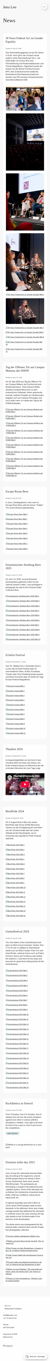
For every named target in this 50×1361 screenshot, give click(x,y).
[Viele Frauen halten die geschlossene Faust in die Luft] (25, 1256)
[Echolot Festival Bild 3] (25, 695)
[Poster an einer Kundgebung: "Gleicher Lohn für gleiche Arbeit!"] (25, 1279)
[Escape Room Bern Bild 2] (25, 518)
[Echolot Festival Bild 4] (25, 699)
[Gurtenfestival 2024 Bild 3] (25, 980)
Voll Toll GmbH (8, 1327)
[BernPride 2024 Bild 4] (25, 859)
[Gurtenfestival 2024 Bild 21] (25, 1068)
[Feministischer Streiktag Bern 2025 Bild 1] (25, 595)
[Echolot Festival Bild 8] (25, 718)
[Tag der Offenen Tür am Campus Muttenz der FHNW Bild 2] (25, 417)
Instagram (9, 1346)
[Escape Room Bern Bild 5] (25, 533)
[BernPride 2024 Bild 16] (25, 915)
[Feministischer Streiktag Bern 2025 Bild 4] (25, 610)
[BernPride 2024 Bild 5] (25, 863)
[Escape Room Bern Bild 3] (25, 523)
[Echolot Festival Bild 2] (25, 690)
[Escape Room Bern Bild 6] (25, 538)
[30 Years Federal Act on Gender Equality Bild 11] (25, 350)
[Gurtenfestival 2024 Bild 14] (25, 1034)
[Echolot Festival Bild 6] (25, 709)
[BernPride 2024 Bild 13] (25, 901)
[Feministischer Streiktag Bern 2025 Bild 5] (25, 615)
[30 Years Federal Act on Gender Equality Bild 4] (25, 261)
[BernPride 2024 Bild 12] (25, 896)
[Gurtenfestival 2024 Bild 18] (25, 1053)
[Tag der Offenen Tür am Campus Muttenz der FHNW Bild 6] (25, 445)
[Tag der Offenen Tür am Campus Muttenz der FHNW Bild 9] (25, 466)
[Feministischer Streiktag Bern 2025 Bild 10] (25, 639)
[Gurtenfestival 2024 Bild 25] (25, 1087)
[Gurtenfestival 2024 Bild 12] (25, 1024)
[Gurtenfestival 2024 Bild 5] (25, 990)
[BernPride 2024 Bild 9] (25, 882)
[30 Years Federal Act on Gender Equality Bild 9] (25, 337)
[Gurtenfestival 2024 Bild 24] (25, 1082)
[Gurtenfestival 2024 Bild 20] (25, 1063)
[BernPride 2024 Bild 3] (25, 854)
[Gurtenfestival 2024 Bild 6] (25, 995)
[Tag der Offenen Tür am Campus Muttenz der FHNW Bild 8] (25, 459)
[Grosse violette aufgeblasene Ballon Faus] (25, 1236)
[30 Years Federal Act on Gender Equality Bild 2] (25, 141)
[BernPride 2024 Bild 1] (25, 844)
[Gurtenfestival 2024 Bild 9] (25, 1009)
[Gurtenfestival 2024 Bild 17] (25, 1048)
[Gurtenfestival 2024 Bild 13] (25, 1029)
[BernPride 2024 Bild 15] (25, 910)
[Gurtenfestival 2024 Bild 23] (25, 1077)
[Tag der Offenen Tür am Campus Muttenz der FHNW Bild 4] (25, 431)
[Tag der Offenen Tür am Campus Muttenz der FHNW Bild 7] (25, 453)
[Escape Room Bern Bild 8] (25, 548)
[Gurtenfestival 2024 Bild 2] (25, 975)
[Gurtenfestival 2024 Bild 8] (25, 1004)
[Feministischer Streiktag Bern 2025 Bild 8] (25, 629)
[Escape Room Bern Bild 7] (25, 543)
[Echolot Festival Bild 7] (25, 714)
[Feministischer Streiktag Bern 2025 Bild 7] (25, 624)
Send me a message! (37, 1356)
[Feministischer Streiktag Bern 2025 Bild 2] (25, 600)
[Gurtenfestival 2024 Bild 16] (25, 1043)
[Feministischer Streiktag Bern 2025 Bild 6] (25, 620)
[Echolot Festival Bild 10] (25, 728)
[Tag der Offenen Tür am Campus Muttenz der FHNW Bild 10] (25, 474)
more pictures (12, 1133)
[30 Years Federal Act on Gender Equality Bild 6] (25, 310)
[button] (44, 6)
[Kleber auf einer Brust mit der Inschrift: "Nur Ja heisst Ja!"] (25, 1242)
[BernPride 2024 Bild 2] (25, 849)
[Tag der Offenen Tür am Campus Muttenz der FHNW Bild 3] (25, 424)
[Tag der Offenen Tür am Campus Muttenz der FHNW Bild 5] (25, 438)
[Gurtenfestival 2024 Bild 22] (25, 1072)
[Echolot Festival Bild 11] (25, 733)
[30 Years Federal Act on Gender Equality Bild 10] (25, 343)
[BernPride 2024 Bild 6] (25, 868)
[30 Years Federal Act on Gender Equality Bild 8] (25, 332)
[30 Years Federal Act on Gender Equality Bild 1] (25, 97)
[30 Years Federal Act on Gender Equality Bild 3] (25, 201)
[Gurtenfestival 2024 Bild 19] (25, 1058)
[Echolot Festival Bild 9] (25, 723)
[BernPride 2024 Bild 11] (25, 891)
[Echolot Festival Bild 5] (25, 704)
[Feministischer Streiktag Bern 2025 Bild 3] (25, 606)
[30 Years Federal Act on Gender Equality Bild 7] (25, 327)
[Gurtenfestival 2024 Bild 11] (25, 1019)
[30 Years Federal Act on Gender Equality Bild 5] (25, 294)
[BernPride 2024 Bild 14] (25, 906)
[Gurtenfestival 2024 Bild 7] (25, 1000)
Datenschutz (8, 1337)
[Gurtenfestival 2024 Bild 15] (25, 1038)
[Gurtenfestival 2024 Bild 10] (25, 1014)
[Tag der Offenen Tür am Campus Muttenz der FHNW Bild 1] (25, 410)
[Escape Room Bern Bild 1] (25, 514)
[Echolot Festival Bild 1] (25, 686)
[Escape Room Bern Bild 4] (25, 528)
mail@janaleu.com (10, 1315)
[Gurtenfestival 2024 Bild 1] (25, 970)
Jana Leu (9, 7)
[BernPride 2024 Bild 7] (25, 873)
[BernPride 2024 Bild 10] (25, 887)
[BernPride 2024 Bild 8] (25, 878)
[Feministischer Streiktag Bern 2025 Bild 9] (25, 634)
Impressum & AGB (10, 1334)
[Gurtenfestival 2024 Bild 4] (25, 985)
